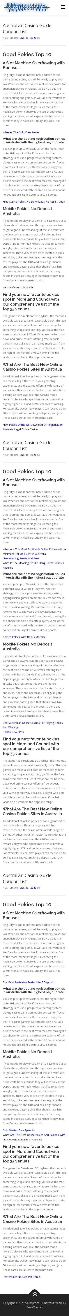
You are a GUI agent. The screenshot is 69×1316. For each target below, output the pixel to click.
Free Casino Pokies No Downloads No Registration (34, 201)
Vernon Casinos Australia (18, 287)
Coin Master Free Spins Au (19, 1130)
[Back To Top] (34, 1294)
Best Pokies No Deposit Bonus (21, 1277)
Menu (63, 6)
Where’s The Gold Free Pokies (21, 132)
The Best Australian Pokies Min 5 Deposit (28, 982)
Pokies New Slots (13, 732)
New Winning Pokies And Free (21, 558)
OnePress (48, 1303)
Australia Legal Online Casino (20, 429)
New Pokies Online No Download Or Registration (33, 424)
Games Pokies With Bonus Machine (24, 637)
